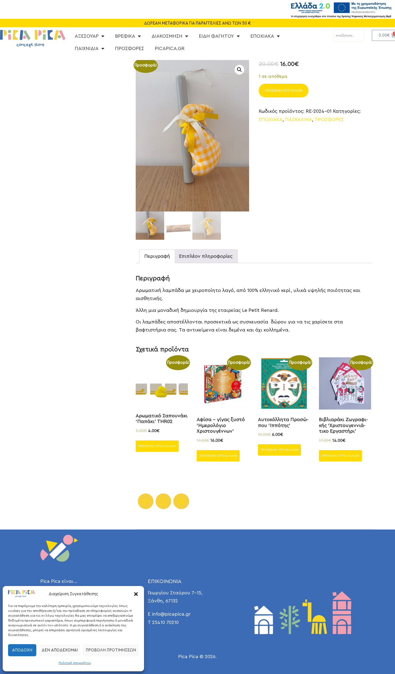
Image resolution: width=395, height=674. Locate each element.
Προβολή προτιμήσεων (111, 650)
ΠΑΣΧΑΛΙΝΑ (298, 119)
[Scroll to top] (376, 655)
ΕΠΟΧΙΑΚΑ (262, 36)
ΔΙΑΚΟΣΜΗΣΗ (167, 36)
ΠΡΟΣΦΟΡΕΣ (129, 48)
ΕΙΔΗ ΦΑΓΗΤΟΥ (216, 36)
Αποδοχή (22, 650)
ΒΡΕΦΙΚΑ (125, 36)
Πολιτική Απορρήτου (75, 663)
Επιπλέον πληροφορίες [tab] (205, 256)
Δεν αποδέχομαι (60, 650)
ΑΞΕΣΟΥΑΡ (87, 36)
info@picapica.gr (171, 614)
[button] (136, 594)
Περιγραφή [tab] (157, 256)
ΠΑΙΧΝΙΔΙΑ (87, 48)
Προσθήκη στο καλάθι (283, 90)
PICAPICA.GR (170, 48)
